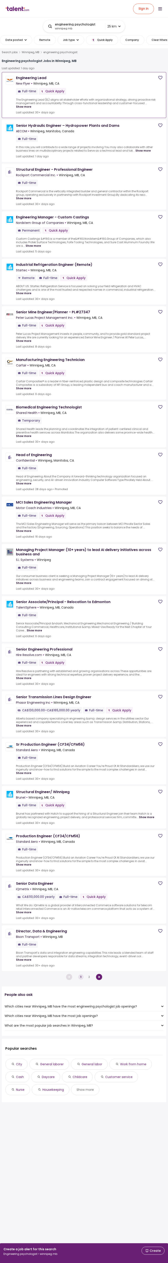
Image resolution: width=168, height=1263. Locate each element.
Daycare (48, 1077)
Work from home (133, 1064)
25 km (112, 26)
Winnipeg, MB (30, 52)
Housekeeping (53, 1089)
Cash (20, 1077)
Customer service (119, 1077)
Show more (23, 107)
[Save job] (160, 78)
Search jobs (10, 52)
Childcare (80, 1077)
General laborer (52, 1064)
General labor (92, 1064)
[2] (99, 977)
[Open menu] (160, 8)
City (19, 1064)
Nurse (20, 1089)
